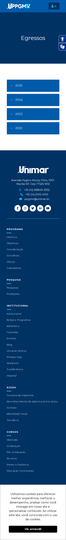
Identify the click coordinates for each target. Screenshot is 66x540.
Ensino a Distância (18, 464)
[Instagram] (25, 208)
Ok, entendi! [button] (33, 529)
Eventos (11, 338)
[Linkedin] (40, 208)
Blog (9, 344)
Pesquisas (12, 287)
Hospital (12, 375)
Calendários (14, 268)
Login (54, 6)
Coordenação (15, 249)
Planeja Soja (14, 357)
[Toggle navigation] (27, 6)
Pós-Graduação (16, 452)
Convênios (13, 255)
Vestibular (13, 363)
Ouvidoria (13, 420)
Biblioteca (13, 326)
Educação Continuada (20, 470)
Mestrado (12, 440)
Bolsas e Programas (19, 320)
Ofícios (11, 262)
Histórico (12, 237)
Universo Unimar (17, 351)
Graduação (13, 446)
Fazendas (12, 332)
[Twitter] (33, 208)
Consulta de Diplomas (20, 395)
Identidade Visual (17, 414)
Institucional (14, 313)
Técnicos (12, 458)
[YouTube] (48, 208)
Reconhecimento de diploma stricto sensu (32, 401)
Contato (12, 407)
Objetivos (12, 243)
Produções (13, 294)
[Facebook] (17, 208)
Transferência (15, 369)
